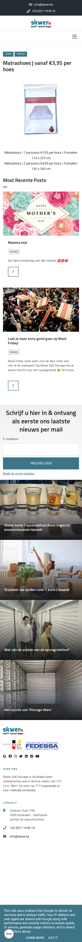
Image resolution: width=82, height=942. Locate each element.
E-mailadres (11, 439)
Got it (53, 938)
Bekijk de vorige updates (18, 473)
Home (8, 54)
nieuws (14, 251)
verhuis (21, 54)
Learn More (35, 938)
